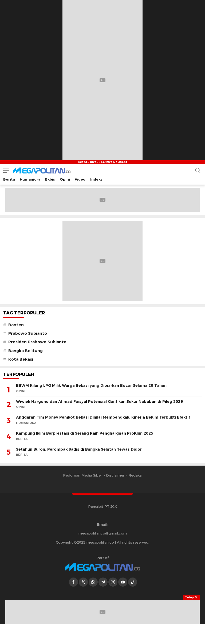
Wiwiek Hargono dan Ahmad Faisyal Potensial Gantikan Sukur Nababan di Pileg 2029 (99, 401)
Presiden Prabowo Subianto (37, 342)
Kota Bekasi (20, 359)
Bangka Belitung (25, 350)
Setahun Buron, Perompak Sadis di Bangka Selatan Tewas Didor (79, 449)
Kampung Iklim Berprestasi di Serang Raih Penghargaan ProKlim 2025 (84, 433)
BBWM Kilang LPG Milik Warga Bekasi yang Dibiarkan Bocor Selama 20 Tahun (91, 385)
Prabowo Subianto (27, 333)
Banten (16, 324)
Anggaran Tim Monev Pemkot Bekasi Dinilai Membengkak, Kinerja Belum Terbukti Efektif (103, 417)
